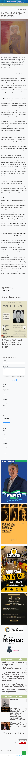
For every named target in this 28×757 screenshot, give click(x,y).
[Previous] (3, 327)
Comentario (6, 366)
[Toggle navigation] (2, 5)
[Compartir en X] (6, 291)
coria (8, 7)
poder (13, 7)
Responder (7, 394)
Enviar (14, 380)
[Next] (24, 327)
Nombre (5, 360)
